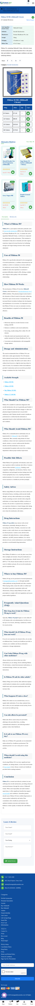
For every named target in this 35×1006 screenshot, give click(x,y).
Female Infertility (5, 913)
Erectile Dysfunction (12, 8)
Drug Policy (4, 949)
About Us (3, 928)
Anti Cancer (4, 915)
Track (31, 1004)
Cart (17, 1003)
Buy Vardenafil (5, 905)
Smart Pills (4, 920)
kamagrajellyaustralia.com (10, 581)
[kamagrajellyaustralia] (6, 3)
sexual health (6, 793)
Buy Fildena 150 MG (10, 390)
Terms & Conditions (6, 956)
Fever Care (4, 922)
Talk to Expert (30, 20)
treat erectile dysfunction (10, 231)
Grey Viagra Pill (8, 195)
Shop (3, 1004)
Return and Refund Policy (8, 954)
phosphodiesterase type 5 (25, 291)
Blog (2, 938)
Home (3, 8)
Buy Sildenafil (5, 908)
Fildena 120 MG (9, 386)
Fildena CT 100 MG (10, 394)
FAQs (2, 933)
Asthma (3, 910)
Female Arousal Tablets (25, 195)
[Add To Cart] (13, 172)
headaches (18, 467)
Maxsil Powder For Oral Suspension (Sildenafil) (9, 162)
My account (4, 936)
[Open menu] (33, 3)
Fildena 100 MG (9, 382)
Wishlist (10, 1003)
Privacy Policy (5, 944)
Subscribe (17, 978)
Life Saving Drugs (6, 918)
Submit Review (11, 861)
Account (24, 1004)
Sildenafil (14, 436)
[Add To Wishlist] (33, 17)
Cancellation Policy (6, 947)
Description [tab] (5, 217)
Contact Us (4, 931)
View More (29, 141)
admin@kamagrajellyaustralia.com (14, 884)
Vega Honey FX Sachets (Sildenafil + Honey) (26, 162)
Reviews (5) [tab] (13, 217)
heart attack (7, 767)
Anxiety (3, 903)
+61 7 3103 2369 (9, 877)
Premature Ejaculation (7, 901)
